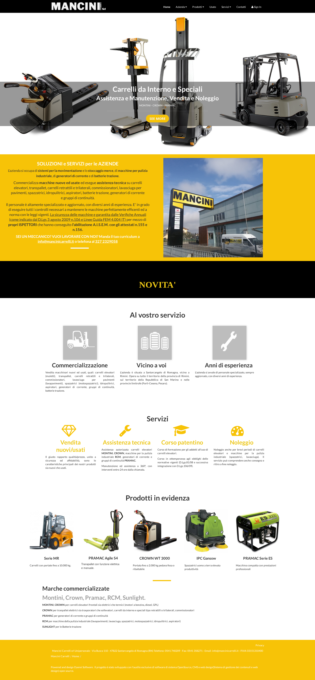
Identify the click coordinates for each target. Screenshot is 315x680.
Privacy (260, 645)
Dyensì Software (83, 667)
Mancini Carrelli (60, 656)
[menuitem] (167, 7)
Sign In (257, 6)
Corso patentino (182, 442)
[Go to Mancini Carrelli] (78, 6)
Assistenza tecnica (127, 442)
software (160, 667)
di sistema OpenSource (178, 667)
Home (75, 656)
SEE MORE (157, 118)
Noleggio (242, 442)
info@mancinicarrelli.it (225, 650)
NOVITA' (157, 284)
